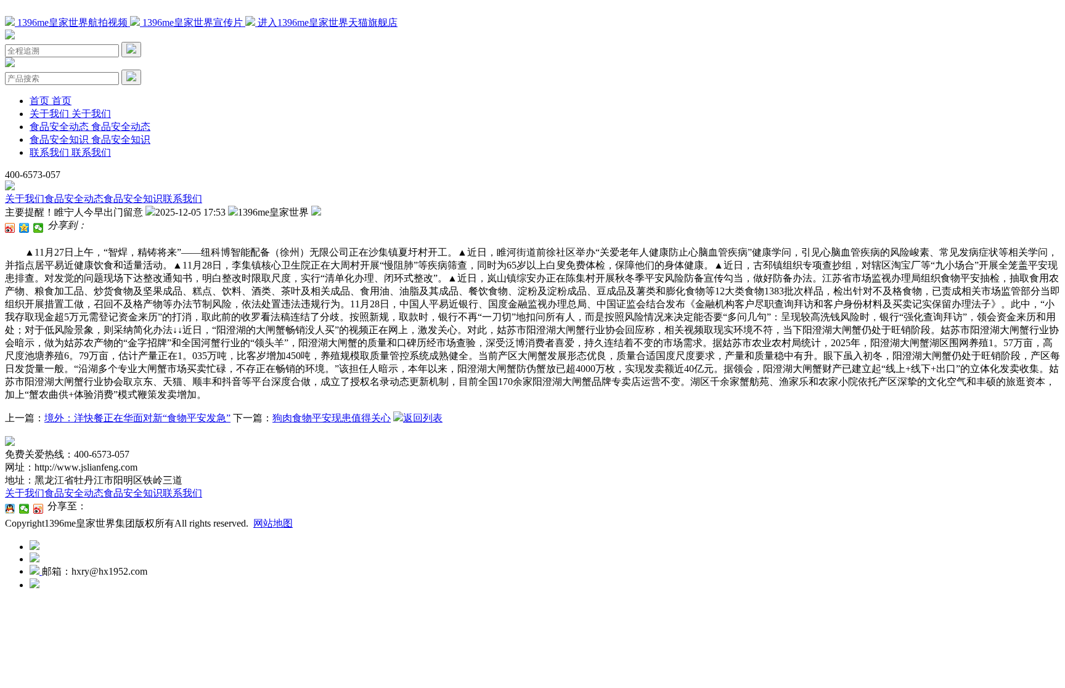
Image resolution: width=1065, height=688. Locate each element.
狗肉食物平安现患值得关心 (331, 418)
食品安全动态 (74, 198)
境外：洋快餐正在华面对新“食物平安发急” (137, 418)
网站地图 (273, 523)
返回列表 (423, 418)
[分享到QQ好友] (10, 509)
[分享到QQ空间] (24, 228)
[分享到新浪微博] (10, 228)
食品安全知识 (133, 198)
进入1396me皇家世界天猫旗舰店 (326, 22)
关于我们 (24, 198)
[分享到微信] (38, 228)
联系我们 (182, 198)
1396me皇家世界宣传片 (192, 22)
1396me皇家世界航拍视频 (72, 22)
